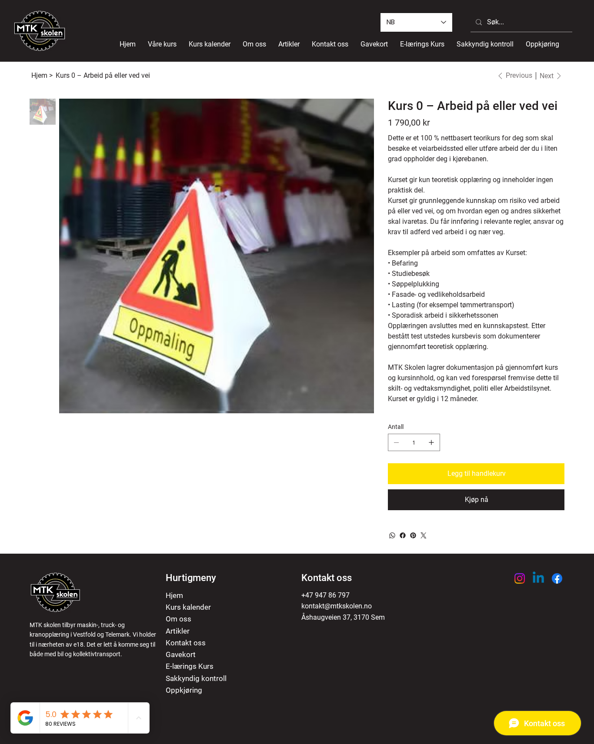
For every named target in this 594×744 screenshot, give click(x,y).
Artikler (178, 631)
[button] (162, 44)
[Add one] (431, 442)
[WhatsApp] (392, 535)
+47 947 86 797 (325, 595)
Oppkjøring (184, 690)
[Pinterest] (413, 535)
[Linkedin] (538, 578)
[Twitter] (423, 535)
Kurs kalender (188, 607)
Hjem (174, 595)
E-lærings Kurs (190, 666)
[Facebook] (402, 535)
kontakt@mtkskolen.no (336, 606)
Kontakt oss (186, 642)
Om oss (178, 618)
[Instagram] (520, 578)
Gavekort (181, 654)
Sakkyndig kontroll (196, 678)
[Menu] (575, 46)
